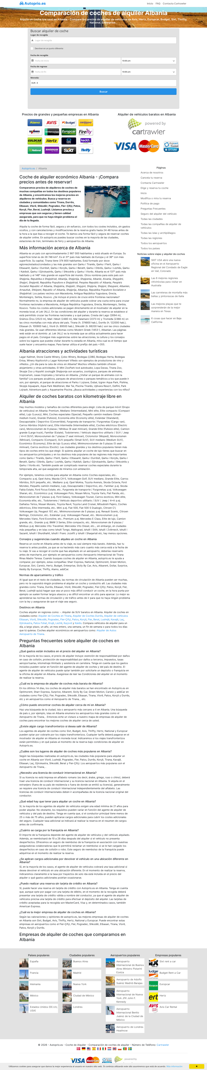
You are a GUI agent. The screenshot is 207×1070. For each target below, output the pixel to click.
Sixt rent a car (168, 961)
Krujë (51, 623)
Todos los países (150, 248)
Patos (75, 619)
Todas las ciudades (152, 218)
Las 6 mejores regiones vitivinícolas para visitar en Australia (166, 282)
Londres (77, 1006)
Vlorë (33, 619)
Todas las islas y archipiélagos (158, 232)
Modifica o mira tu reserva (156, 198)
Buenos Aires (80, 961)
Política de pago (150, 203)
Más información (174, 1066)
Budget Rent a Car (170, 972)
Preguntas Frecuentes (153, 208)
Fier (90, 619)
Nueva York (80, 984)
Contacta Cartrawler (174, 3)
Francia (34, 972)
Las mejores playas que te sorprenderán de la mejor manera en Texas (166, 307)
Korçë (83, 619)
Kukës (78, 623)
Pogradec (53, 619)
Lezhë (58, 623)
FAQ (158, 3)
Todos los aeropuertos (154, 243)
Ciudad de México (83, 995)
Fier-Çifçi (65, 619)
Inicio (150, 3)
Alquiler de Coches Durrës (88, 615)
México (34, 995)
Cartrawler (163, 1044)
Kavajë (114, 619)
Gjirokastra (25, 623)
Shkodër (42, 619)
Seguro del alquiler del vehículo (159, 213)
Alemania (35, 984)
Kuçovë (68, 623)
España (34, 961)
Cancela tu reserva (151, 177)
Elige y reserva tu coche (154, 187)
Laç (122, 619)
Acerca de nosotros (152, 172)
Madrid (77, 972)
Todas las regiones (151, 238)
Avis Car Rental (168, 1006)
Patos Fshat (40, 623)
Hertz (163, 995)
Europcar (165, 984)
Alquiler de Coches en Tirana (54, 615)
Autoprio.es (35, 3)
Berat (96, 619)
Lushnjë (105, 619)
